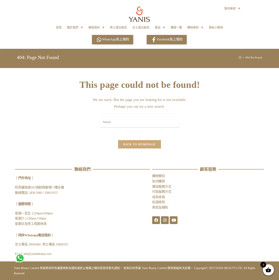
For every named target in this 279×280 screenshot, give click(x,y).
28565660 (34, 244)
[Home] (240, 57)
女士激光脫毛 (141, 27)
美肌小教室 (216, 27)
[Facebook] (156, 220)
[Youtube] (173, 220)
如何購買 (158, 181)
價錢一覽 (176, 27)
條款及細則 (160, 207)
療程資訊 (94, 27)
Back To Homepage (139, 144)
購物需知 (193, 27)
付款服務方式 (161, 191)
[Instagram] (165, 220)
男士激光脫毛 (118, 27)
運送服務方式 (161, 186)
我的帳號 (230, 8)
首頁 (59, 27)
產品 (158, 27)
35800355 (62, 244)
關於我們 (72, 27)
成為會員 (158, 197)
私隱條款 (158, 202)
